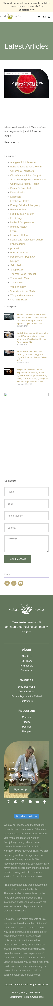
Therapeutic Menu (20, 278)
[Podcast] (23, 802)
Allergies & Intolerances (23, 162)
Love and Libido (19, 235)
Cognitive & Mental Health (24, 183)
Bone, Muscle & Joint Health (26, 166)
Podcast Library (19, 252)
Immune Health (18, 226)
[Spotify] (16, 802)
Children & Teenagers (22, 171)
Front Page (16, 218)
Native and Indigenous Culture (26, 239)
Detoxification (17, 192)
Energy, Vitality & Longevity (25, 205)
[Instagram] (7, 583)
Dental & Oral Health (21, 188)
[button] (39, 17)
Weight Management (21, 295)
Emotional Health (19, 201)
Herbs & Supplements (22, 222)
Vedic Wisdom (18, 286)
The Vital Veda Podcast (23, 274)
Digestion (15, 196)
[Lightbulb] (44, 802)
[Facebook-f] (13, 583)
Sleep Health (17, 269)
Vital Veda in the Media (22, 291)
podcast (14, 248)
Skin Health (16, 265)
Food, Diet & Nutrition (22, 213)
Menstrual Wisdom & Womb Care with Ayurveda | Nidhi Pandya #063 (25, 131)
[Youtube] (20, 583)
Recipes (14, 261)
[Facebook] (30, 802)
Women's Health (19, 299)
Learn (13, 231)
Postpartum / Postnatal (22, 256)
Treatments (16, 282)
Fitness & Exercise (20, 209)
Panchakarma (17, 244)
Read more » (11, 142)
